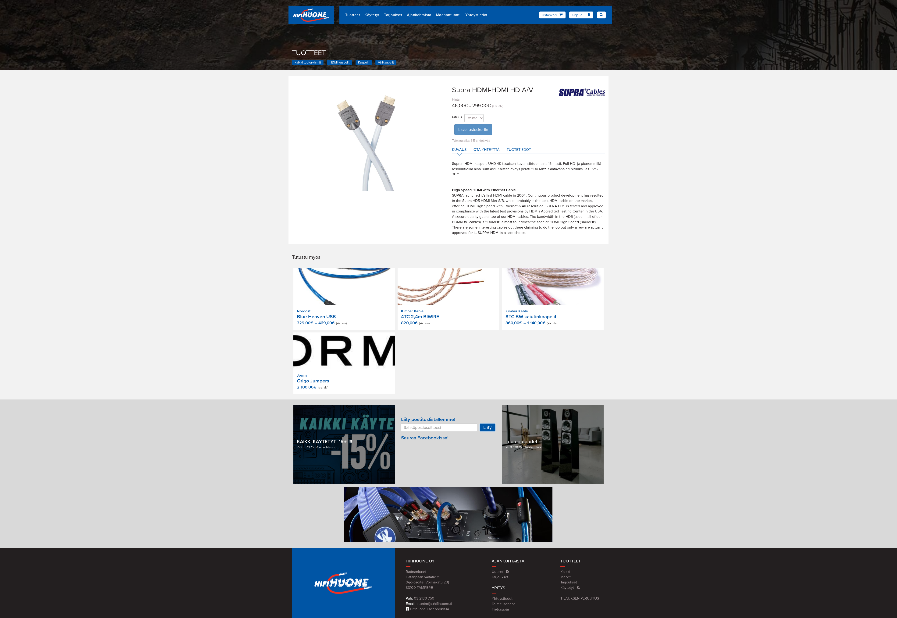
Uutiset (497, 571)
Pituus (457, 117)
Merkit (565, 577)
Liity (487, 427)
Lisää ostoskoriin (473, 129)
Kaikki (565, 571)
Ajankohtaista (419, 15)
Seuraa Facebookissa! (424, 438)
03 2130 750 (424, 598)
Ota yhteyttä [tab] (486, 149)
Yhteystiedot (476, 15)
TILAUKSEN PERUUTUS (579, 598)
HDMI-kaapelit (339, 62)
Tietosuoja (500, 609)
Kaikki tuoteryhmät (308, 62)
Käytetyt (372, 15)
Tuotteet (352, 15)
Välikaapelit (386, 62)
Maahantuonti (448, 15)
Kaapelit (363, 62)
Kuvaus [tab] (459, 149)
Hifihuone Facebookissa (429, 609)
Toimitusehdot (503, 604)
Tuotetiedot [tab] (519, 149)
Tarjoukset (393, 15)
